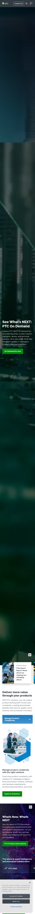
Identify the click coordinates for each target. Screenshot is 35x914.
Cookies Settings (16, 906)
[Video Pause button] (29, 654)
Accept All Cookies (16, 896)
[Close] (30, 882)
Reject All (16, 901)
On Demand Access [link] (12, 351)
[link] (12, 794)
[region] (16, 896)
